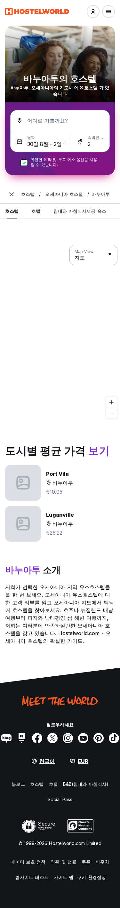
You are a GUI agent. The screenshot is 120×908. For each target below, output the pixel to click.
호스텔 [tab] (12, 211)
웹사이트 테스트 (32, 877)
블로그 (18, 784)
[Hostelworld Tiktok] (114, 738)
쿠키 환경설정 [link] (91, 877)
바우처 (102, 861)
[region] (60, 331)
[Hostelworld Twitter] (52, 738)
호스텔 (37, 784)
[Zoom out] (111, 413)
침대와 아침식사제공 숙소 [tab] (79, 211)
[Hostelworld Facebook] (37, 738)
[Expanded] (11, 194)
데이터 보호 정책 (28, 861)
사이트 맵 (64, 877)
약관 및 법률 (63, 861)
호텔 (53, 784)
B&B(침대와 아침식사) (85, 784)
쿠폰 (86, 861)
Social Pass (60, 799)
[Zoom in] (111, 402)
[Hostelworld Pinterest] (98, 738)
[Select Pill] (93, 11)
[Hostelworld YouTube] (83, 738)
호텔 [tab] (35, 211)
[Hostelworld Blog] (6, 738)
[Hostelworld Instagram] (68, 738)
